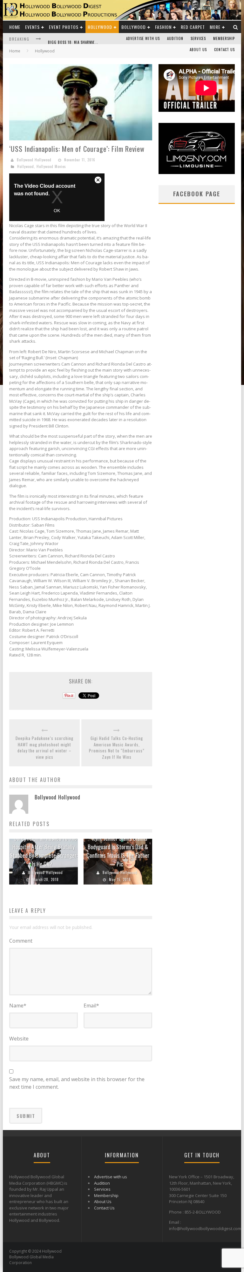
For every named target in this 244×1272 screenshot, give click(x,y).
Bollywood (133, 27)
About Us (198, 49)
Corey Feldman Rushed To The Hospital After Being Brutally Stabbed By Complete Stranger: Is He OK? (44, 851)
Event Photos (63, 27)
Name (17, 1005)
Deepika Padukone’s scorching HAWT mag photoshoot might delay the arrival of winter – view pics (44, 747)
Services (198, 38)
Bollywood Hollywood (34, 159)
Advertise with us (143, 38)
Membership (224, 38)
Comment (20, 940)
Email (91, 1005)
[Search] (236, 27)
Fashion (163, 27)
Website (19, 1038)
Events (32, 27)
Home (14, 27)
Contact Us (224, 49)
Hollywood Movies (51, 166)
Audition (175, 38)
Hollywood (100, 27)
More (215, 27)
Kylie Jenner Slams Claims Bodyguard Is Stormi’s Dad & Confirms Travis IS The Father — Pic (117, 851)
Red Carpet (193, 27)
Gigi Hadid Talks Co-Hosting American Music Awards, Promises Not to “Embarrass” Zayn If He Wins (117, 747)
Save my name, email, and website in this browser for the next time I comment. (77, 1083)
